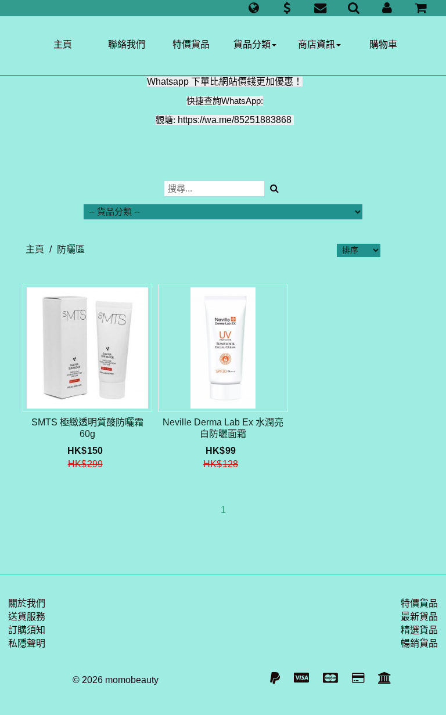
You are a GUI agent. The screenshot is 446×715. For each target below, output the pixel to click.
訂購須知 (26, 630)
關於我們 (26, 603)
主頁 (62, 44)
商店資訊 (316, 44)
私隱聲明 (26, 643)
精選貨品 (419, 630)
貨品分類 (252, 44)
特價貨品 (191, 44)
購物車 (383, 44)
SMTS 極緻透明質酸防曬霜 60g (87, 428)
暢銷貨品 (419, 643)
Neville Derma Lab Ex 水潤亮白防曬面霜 (223, 428)
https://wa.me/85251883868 (235, 120)
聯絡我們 (126, 44)
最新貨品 (419, 617)
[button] (253, 8)
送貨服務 (26, 617)
